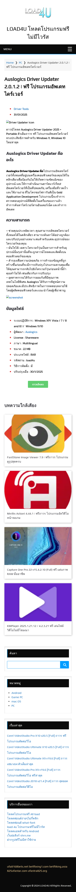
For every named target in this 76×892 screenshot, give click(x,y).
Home (10, 62)
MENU (8, 49)
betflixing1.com (39, 866)
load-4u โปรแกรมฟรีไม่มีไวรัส (26, 827)
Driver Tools (21, 109)
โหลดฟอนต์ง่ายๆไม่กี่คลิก (22, 818)
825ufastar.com (17, 870)
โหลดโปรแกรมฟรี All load (23, 814)
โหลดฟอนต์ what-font (21, 822)
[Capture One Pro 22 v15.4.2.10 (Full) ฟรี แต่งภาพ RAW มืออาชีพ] (38, 546)
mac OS (16, 701)
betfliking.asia (58, 866)
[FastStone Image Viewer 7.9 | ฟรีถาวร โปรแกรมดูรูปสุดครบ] (38, 434)
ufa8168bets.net (17, 866)
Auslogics (31, 332)
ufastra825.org (37, 870)
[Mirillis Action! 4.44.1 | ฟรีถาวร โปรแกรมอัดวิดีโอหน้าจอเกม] (38, 490)
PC (20, 62)
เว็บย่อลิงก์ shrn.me (19, 835)
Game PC (17, 697)
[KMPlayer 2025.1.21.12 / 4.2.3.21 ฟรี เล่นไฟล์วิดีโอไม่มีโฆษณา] (38, 602)
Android (16, 693)
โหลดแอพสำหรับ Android (23, 831)
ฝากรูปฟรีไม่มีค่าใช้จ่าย (21, 839)
